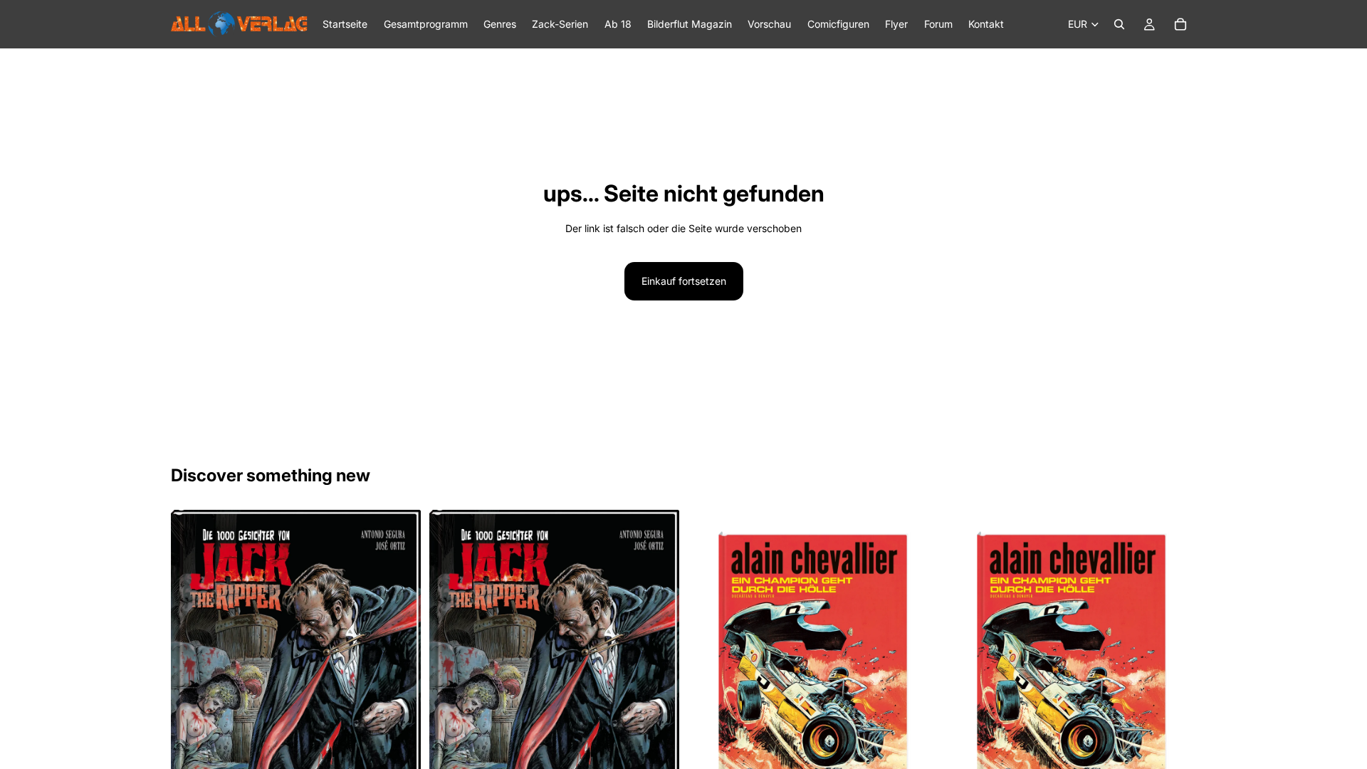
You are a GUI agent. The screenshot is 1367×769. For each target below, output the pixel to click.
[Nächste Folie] (399, 675)
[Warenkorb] (1180, 24)
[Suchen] (1119, 24)
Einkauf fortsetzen (683, 281)
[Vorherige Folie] (192, 675)
